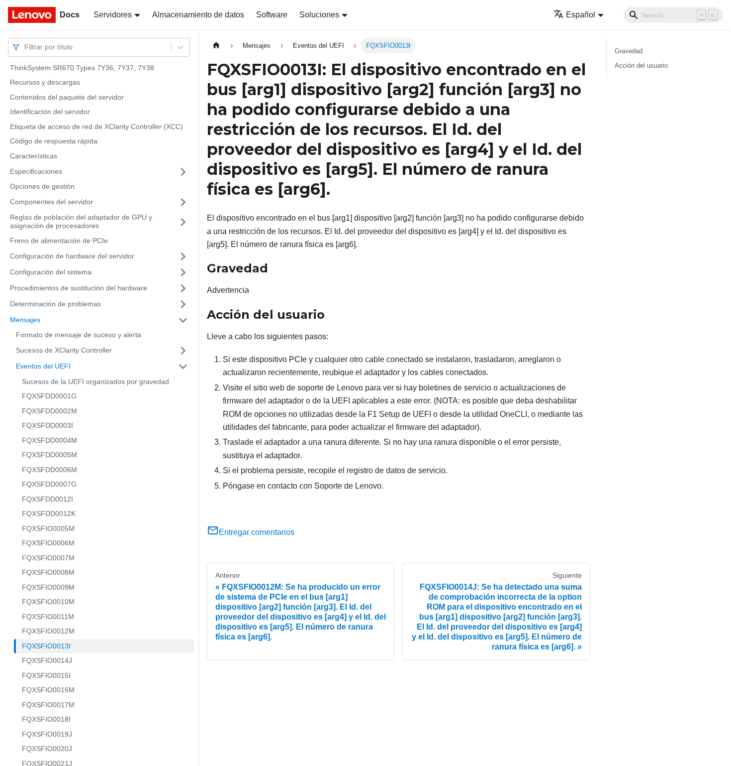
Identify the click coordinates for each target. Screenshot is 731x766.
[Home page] (216, 45)
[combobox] (25, 47)
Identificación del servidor (50, 112)
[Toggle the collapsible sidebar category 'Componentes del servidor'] (183, 202)
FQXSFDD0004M (49, 440)
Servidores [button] (112, 14)
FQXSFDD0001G (49, 396)
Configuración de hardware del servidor (72, 256)
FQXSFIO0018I (46, 720)
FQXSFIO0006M (48, 543)
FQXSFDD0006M (49, 470)
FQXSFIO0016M (48, 690)
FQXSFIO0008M (48, 573)
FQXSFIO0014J (47, 661)
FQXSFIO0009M (48, 587)
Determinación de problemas (55, 304)
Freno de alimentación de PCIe (59, 241)
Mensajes (25, 320)
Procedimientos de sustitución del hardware (78, 288)
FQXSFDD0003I (47, 426)
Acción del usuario (641, 65)
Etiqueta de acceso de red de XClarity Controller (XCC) (96, 126)
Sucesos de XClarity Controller (64, 350)
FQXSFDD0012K (49, 514)
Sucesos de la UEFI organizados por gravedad (95, 381)
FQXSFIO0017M (48, 705)
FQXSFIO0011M (48, 617)
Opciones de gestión (42, 187)
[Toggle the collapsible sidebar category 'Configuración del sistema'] (183, 272)
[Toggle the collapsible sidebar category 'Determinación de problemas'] (183, 304)
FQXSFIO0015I (46, 675)
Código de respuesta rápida (53, 141)
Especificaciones (36, 171)
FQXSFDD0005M (49, 455)
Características (33, 156)
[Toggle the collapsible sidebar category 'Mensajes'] (183, 320)
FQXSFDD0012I (47, 499)
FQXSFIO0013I (46, 646)
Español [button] (580, 14)
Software (271, 14)
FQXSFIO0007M (48, 558)
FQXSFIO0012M (48, 632)
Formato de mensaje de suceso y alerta (78, 335)
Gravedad (628, 51)
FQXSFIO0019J (47, 734)
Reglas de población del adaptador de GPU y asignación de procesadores (81, 221)
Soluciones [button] (319, 14)
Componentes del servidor (51, 202)
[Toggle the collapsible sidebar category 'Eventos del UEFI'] (183, 367)
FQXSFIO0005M (48, 528)
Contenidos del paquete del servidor (67, 97)
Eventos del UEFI (43, 366)
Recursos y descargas (45, 83)
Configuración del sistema (50, 272)
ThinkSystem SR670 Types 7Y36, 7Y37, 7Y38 (82, 68)
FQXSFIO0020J (47, 749)
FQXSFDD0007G (49, 485)
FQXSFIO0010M (48, 602)
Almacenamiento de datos (198, 14)
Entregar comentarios (256, 532)
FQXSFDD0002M (49, 411)
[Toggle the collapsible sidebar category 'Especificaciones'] (183, 172)
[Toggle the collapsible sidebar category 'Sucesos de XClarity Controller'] (183, 351)
